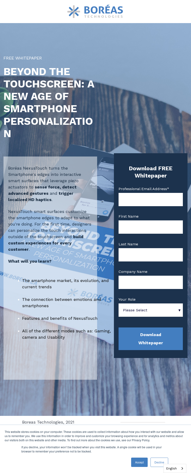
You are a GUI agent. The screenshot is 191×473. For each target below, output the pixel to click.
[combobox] (175, 468)
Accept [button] (139, 462)
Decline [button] (159, 462)
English (171, 468)
